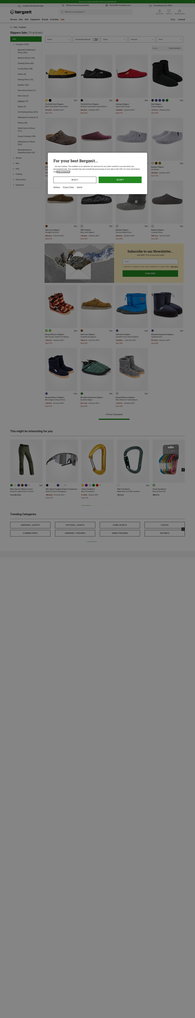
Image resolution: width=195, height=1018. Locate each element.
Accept (120, 180)
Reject (75, 180)
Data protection (63, 172)
